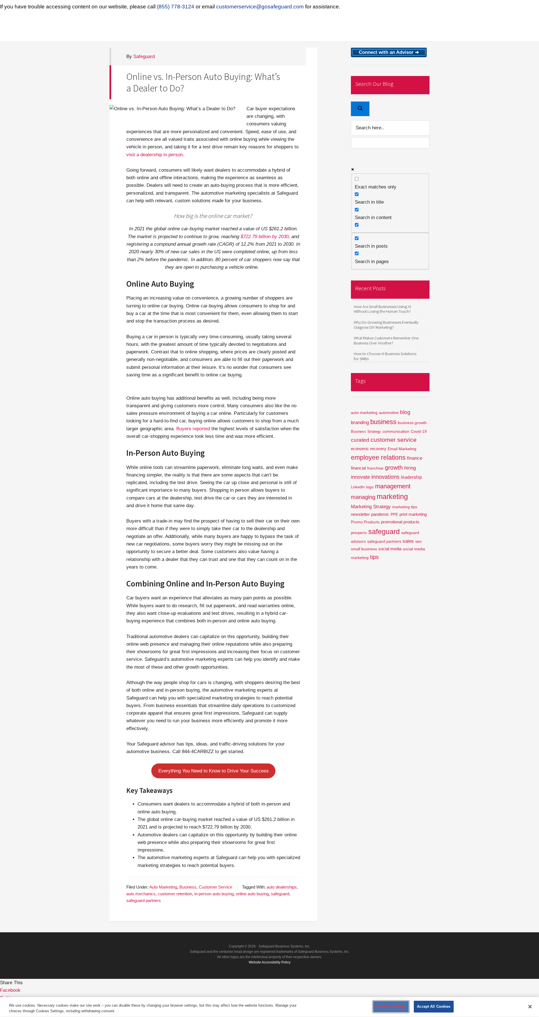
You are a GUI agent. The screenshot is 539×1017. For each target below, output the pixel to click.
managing (363, 497)
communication (395, 431)
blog (405, 412)
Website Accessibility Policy (270, 962)
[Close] (530, 1006)
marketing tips (404, 507)
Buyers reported (193, 428)
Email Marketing (402, 449)
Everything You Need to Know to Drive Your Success (213, 771)
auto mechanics (141, 894)
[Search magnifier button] (360, 109)
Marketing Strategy (371, 506)
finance (414, 458)
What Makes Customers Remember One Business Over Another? (386, 340)
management (392, 486)
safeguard (280, 894)
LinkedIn (358, 487)
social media (389, 549)
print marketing (413, 514)
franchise (375, 468)
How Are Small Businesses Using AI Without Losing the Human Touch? (382, 309)
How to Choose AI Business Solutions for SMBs (385, 356)
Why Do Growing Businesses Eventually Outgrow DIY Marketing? (386, 325)
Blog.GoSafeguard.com (166, 27)
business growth (412, 422)
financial (358, 468)
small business (364, 549)
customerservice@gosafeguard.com (260, 7)
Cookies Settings (391, 1006)
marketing (392, 496)
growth (394, 467)
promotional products (400, 521)
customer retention (175, 894)
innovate (360, 477)
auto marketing (364, 412)
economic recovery (368, 448)
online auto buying (252, 894)
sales (408, 541)
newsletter (360, 514)
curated (360, 440)
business (383, 421)
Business (188, 887)
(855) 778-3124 (175, 7)
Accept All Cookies (433, 1006)
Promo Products (365, 522)
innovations (385, 477)
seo (418, 541)
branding (360, 422)
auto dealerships (282, 887)
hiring (410, 468)
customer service (394, 439)
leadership (411, 477)
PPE (394, 514)
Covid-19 (419, 431)
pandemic (380, 514)
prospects (359, 533)
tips (374, 557)
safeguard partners (143, 900)
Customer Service (215, 887)
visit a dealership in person (154, 154)
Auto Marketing (163, 887)
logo (370, 487)
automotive (389, 413)
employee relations (378, 457)
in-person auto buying (214, 894)
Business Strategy (366, 431)
